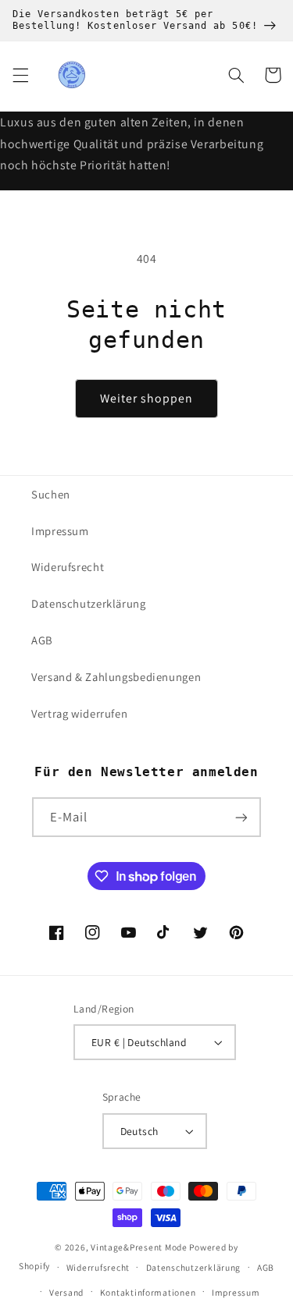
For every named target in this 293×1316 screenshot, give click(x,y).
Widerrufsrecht (98, 1267)
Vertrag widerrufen (79, 713)
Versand (66, 1292)
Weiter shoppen (147, 398)
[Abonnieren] (241, 817)
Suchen (50, 494)
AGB (42, 640)
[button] (20, 75)
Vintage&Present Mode (139, 1247)
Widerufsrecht (67, 566)
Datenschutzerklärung (88, 603)
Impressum (60, 530)
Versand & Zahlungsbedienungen (116, 676)
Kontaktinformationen (148, 1292)
